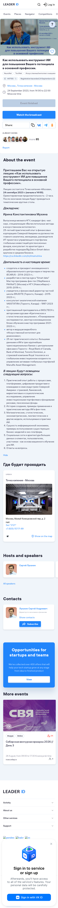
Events (7, 14)
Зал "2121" (11, 525)
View (29, 679)
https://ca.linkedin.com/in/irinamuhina (22, 255)
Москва (11, 85)
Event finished (29, 103)
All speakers (9, 583)
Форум (10, 736)
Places (17, 14)
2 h (52, 736)
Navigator (30, 14)
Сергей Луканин (27, 565)
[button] (29, 803)
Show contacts (27, 617)
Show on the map (43, 536)
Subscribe (32, 624)
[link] (29, 732)
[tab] (29, 803)
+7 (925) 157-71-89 (15, 528)
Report (6, 147)
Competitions (45, 14)
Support (7, 826)
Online (20, 736)
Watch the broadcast (29, 114)
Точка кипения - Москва (29, 85)
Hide (5, 455)
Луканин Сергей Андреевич (33, 608)
